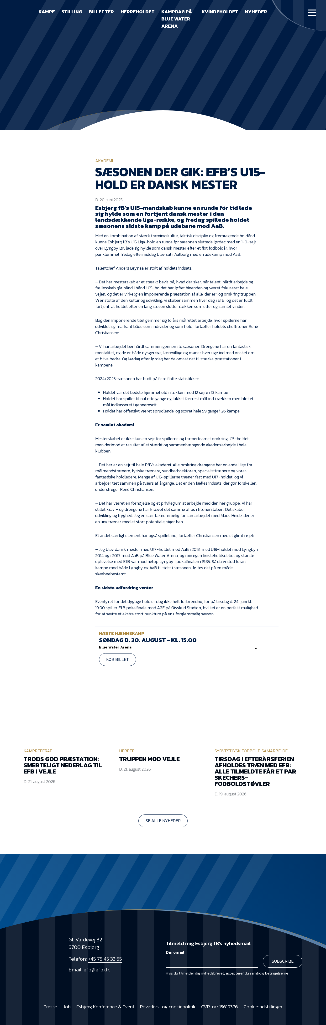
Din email (175, 952)
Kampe (46, 11)
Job (67, 1006)
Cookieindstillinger (263, 1006)
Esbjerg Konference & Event (105, 1006)
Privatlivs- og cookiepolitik (167, 1006)
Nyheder (256, 11)
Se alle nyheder (163, 821)
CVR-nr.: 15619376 (219, 1006)
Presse (50, 1006)
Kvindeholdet (220, 11)
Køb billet (117, 659)
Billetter (101, 11)
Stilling (72, 11)
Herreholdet (138, 11)
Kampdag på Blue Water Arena (176, 19)
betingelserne (276, 973)
